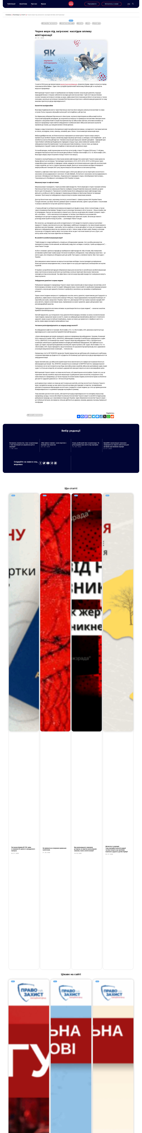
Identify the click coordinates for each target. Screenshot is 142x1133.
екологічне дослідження (68, 84)
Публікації (11, 4)
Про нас (34, 4)
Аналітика (23, 4)
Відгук (43, 4)
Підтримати (92, 4)
